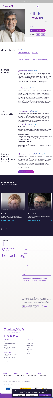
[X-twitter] (5, 336)
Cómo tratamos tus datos (14, 381)
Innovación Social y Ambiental (40, 59)
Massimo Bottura (33, 214)
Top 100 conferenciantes (9, 343)
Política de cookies (26, 381)
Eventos (28, 347)
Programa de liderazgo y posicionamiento (9, 363)
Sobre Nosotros (29, 349)
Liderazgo (6, 361)
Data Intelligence (8, 359)
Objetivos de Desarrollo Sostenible (27, 63)
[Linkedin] (14, 336)
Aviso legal (5, 381)
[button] (2, 229)
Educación (34, 52)
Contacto (28, 353)
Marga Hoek (4, 214)
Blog (27, 341)
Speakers (6, 341)
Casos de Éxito (29, 345)
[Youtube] (17, 336)
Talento (28, 351)
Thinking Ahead (29, 343)
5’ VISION (6, 345)
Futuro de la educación (24, 59)
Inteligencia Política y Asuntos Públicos (10, 355)
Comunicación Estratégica (9, 357)
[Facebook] (11, 336)
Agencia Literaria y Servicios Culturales (10, 348)
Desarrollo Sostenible (24, 52)
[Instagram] (8, 336)
